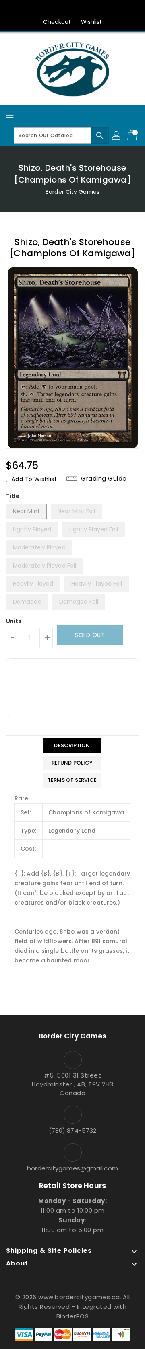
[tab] (72, 745)
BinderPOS (72, 1316)
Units (14, 621)
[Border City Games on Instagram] (80, 9)
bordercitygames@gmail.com (72, 1168)
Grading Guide (104, 479)
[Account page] (117, 135)
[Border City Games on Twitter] (65, 9)
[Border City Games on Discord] (95, 9)
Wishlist (91, 22)
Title (13, 496)
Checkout (57, 22)
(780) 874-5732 (72, 1130)
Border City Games (72, 192)
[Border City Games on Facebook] (50, 9)
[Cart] (133, 135)
